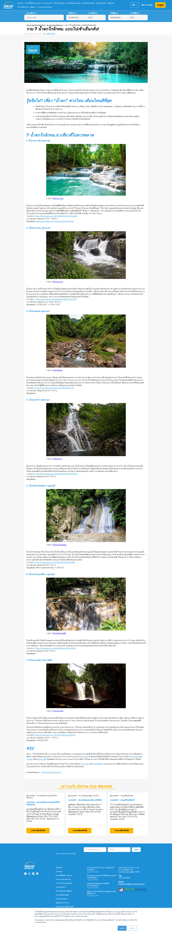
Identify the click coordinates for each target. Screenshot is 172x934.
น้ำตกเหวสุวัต (58, 711)
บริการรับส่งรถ (59, 3)
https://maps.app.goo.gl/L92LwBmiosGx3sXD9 (55, 735)
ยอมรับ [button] (122, 928)
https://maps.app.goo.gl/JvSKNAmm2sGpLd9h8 (56, 216)
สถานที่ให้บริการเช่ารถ (33, 3)
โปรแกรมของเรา (62, 899)
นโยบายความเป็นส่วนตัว (65, 906)
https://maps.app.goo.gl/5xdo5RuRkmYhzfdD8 (55, 648)
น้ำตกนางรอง (58, 282)
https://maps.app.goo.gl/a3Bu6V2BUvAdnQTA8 (56, 299)
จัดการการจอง (146, 5)
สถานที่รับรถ (31, 13)
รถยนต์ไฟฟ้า (98, 764)
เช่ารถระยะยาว (47, 3)
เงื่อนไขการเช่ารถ (62, 903)
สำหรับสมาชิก (101, 3)
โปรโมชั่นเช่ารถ (23, 7)
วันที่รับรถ (72, 13)
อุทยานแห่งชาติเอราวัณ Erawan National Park (55, 221)
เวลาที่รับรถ (92, 13)
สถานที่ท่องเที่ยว (49, 34)
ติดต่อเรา (33, 7)
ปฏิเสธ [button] (132, 928)
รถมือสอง (110, 3)
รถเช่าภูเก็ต (42, 759)
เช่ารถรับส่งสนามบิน (73, 3)
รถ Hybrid (85, 764)
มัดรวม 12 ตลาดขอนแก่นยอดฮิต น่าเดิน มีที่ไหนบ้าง (101, 892)
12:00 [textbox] (90, 17)
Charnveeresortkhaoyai (51, 772)
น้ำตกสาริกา (57, 459)
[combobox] (96, 17)
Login (160, 5)
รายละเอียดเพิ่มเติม (38, 830)
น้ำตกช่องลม (57, 370)
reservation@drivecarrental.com (131, 884)
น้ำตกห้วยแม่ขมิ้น (59, 633)
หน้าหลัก (59, 867)
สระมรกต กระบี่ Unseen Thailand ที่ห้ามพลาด (100, 868)
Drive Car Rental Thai (35, 25)
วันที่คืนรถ (114, 13)
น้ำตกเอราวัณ (58, 198)
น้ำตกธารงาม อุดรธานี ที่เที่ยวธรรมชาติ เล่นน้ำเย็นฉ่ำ (101, 876)
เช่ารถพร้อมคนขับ (87, 3)
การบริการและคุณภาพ (64, 883)
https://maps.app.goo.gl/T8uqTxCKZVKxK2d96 (55, 562)
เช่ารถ (84, 756)
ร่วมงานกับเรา (61, 887)
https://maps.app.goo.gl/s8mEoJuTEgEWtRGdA (56, 474)
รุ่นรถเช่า (20, 3)
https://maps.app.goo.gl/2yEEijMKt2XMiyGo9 (54, 388)
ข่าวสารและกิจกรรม (45, 7)
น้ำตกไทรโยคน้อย (59, 545)
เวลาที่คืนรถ (134, 13)
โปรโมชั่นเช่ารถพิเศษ (63, 891)
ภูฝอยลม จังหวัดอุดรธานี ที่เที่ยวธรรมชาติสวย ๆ (98, 884)
